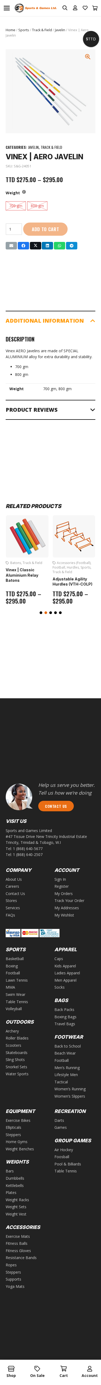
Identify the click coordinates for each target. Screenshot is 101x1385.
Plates (11, 1192)
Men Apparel (65, 980)
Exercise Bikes (18, 1120)
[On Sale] (37, 1369)
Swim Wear (15, 994)
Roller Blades (17, 1038)
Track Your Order (69, 900)
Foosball (61, 1156)
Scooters (13, 1045)
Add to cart (45, 228)
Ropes (11, 1264)
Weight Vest (16, 1214)
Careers (12, 886)
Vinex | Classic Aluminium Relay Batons (22, 575)
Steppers (13, 1134)
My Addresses (66, 907)
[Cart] (95, 8)
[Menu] (7, 8)
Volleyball (14, 1008)
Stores (11, 900)
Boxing (12, 965)
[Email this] (11, 245)
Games (60, 1127)
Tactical (61, 1081)
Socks (59, 987)
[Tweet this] (35, 245)
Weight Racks (17, 1199)
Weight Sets (16, 1206)
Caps (58, 958)
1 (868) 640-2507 (28, 854)
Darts (59, 1120)
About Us (14, 879)
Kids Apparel (65, 965)
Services (13, 907)
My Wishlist (64, 915)
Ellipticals (13, 1127)
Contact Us (15, 893)
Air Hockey (63, 1149)
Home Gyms (16, 1141)
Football (59, 567)
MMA (10, 987)
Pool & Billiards (67, 1163)
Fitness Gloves (18, 1250)
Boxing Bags (65, 1016)
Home (10, 30)
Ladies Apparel (67, 972)
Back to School (67, 1046)
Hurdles (73, 567)
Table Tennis (17, 1001)
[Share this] (23, 245)
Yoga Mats (15, 1286)
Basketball (15, 958)
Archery (12, 1031)
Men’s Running (67, 1067)
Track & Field (42, 30)
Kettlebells (15, 1185)
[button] (41, 612)
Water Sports (17, 1073)
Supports (13, 1279)
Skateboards (16, 1052)
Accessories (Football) (73, 563)
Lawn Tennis (17, 980)
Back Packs (64, 1009)
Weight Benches (20, 1148)
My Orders (63, 893)
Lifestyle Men (66, 1074)
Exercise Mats (18, 1236)
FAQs (10, 915)
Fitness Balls (16, 1243)
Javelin (60, 30)
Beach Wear (65, 1053)
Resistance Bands (21, 1257)
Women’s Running (70, 1088)
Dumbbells (15, 1178)
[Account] (90, 1369)
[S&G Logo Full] (36, 8)
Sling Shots (15, 1059)
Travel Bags (64, 1023)
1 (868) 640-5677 (28, 848)
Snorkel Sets (16, 1066)
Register (61, 886)
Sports (23, 30)
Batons (15, 563)
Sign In (60, 879)
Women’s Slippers (69, 1096)
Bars (10, 1170)
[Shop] (11, 1369)
